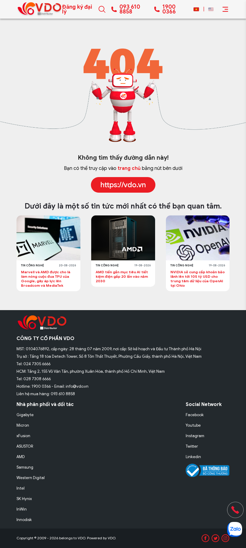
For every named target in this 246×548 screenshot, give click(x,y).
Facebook (195, 414)
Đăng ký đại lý (77, 9)
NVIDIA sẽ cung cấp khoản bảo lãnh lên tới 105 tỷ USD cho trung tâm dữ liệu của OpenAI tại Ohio (197, 279)
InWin (21, 509)
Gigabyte (25, 414)
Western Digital (30, 477)
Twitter (192, 446)
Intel (20, 488)
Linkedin (193, 456)
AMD (20, 456)
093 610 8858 (129, 9)
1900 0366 (169, 9)
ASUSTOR (24, 446)
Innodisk (24, 519)
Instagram (195, 435)
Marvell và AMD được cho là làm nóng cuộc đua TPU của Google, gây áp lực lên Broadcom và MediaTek (45, 279)
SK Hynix (24, 498)
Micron (22, 425)
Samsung (24, 467)
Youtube (193, 425)
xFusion (23, 435)
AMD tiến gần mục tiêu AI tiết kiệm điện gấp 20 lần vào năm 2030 (122, 276)
